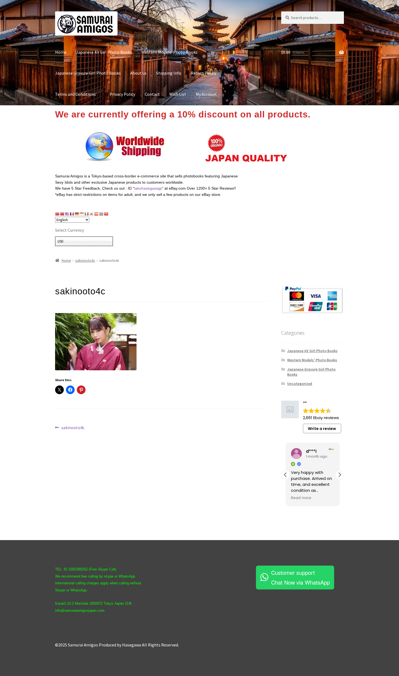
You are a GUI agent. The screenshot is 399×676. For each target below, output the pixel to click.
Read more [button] (301, 498)
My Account (206, 94)
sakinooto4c (85, 260)
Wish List (177, 94)
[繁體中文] (62, 213)
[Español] (96, 213)
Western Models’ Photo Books (169, 52)
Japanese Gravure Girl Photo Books (88, 73)
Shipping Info (168, 73)
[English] (67, 213)
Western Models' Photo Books (312, 360)
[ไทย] (101, 213)
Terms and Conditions (77, 94)
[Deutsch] (77, 213)
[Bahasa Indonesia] (82, 213)
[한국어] (91, 213)
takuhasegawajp (148, 188)
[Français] (72, 213)
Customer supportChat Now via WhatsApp (300, 577)
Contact (152, 94)
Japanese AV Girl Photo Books (104, 52)
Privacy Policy (122, 94)
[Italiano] (86, 213)
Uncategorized (299, 383)
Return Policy (203, 73)
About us (138, 73)
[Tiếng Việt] (106, 213)
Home (60, 52)
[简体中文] (57, 213)
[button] (339, 475)
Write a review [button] (322, 428)
